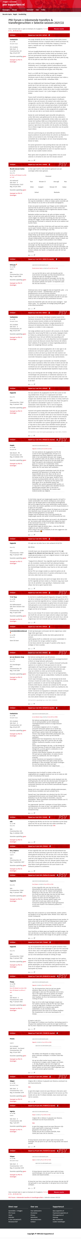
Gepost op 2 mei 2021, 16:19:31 (37, 313)
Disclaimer (34, 1213)
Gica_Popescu (14, 850)
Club (37, 10)
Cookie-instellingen (59, 1222)
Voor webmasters (36, 1211)
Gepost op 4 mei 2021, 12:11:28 (37, 708)
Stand (10, 1215)
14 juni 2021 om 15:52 (48, 884)
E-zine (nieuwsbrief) (14, 1219)
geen (24, 56)
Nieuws (14, 10)
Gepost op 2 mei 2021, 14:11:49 (37, 35)
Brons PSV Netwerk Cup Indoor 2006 (18, 988)
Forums (21, 10)
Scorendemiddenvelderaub (18, 631)
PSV (14, 41)
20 (17, 31)
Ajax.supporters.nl (58, 1211)
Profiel (43, 10)
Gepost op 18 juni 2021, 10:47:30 (38, 1151)
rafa (11, 821)
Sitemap (55, 1217)
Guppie (12, 445)
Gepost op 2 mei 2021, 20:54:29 (37, 388)
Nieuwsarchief (13, 1222)
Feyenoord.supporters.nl (60, 1213)
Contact (33, 1222)
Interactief (30, 10)
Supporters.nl (58, 1207)
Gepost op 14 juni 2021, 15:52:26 (38, 846)
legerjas (12, 1111)
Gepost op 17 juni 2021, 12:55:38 (38, 1077)
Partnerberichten (36, 1219)
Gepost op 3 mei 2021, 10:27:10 (37, 539)
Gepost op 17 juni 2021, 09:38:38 (38, 976)
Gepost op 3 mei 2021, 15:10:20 (37, 627)
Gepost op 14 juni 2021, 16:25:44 (38, 875)
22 (20, 31)
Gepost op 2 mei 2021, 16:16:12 (37, 259)
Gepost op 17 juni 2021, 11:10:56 (37, 1033)
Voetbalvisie (14, 39)
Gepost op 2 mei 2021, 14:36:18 (37, 164)
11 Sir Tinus (13, 597)
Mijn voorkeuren (58, 1219)
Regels (15, 14)
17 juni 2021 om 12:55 (45, 1114)
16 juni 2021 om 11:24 (46, 985)
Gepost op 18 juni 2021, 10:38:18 (38, 1106)
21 (19, 31)
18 (13, 31)
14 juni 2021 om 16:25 (46, 1042)
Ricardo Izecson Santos (17, 169)
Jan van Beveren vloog (17, 657)
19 (15, 31)
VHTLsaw (13, 265)
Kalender (11, 1217)
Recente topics (7, 14)
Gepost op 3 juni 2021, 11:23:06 (37, 817)
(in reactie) (50, 259)
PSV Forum (15, 20)
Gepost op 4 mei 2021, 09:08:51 (37, 653)
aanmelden (13, 2)
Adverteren (34, 1217)
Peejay (12, 982)
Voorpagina (6, 10)
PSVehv (12, 1039)
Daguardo (13, 393)
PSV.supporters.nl (58, 1215)
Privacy (33, 1215)
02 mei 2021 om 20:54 (47, 448)
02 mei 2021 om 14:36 (53, 268)
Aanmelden (12, 1211)
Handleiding (22, 14)
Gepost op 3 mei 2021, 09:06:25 (37, 440)
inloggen (5, 2)
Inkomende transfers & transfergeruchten (30, 21)
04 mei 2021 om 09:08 (52, 717)
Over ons (34, 1207)
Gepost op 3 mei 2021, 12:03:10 (37, 593)
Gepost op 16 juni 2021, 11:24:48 (38, 942)
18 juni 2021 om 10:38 (46, 1160)
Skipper (12, 1081)
